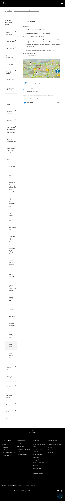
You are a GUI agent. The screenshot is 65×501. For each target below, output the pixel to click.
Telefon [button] (8, 386)
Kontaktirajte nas (22, 452)
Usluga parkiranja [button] (10, 368)
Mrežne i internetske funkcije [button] (9, 395)
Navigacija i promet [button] (9, 72)
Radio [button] (7, 411)
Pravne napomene (7, 491)
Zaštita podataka (26, 491)
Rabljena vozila (6, 447)
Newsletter (35, 457)
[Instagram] (61, 491)
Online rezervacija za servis (38, 445)
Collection (35, 465)
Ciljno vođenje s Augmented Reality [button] (11, 150)
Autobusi (50, 452)
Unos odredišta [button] (11, 97)
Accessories (5, 455)
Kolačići (16, 491)
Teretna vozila (52, 450)
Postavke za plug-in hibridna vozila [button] (10, 56)
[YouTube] (58, 491)
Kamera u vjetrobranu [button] (10, 377)
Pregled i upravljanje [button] (9, 33)
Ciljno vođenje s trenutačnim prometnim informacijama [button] (11, 130)
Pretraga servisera (37, 449)
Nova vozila (5, 444)
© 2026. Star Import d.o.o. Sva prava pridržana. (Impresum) (19, 486)
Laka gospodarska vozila (55, 444)
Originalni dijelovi (37, 474)
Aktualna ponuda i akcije (9, 452)
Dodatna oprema (37, 454)
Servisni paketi (36, 471)
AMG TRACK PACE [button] (11, 48)
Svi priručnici (8, 11)
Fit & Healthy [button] (9, 64)
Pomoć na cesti (36, 468)
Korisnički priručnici (38, 463)
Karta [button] (8, 159)
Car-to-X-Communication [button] (11, 140)
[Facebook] (55, 491)
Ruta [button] (8, 104)
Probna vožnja (21, 446)
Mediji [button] (7, 404)
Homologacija (36, 452)
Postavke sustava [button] (10, 41)
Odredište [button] (10, 120)
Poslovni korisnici (22, 454)
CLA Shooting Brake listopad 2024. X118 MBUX (27, 11)
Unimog (50, 447)
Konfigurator (5, 450)
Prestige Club (36, 460)
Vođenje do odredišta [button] (10, 112)
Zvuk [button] (7, 419)
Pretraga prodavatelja (23, 449)
